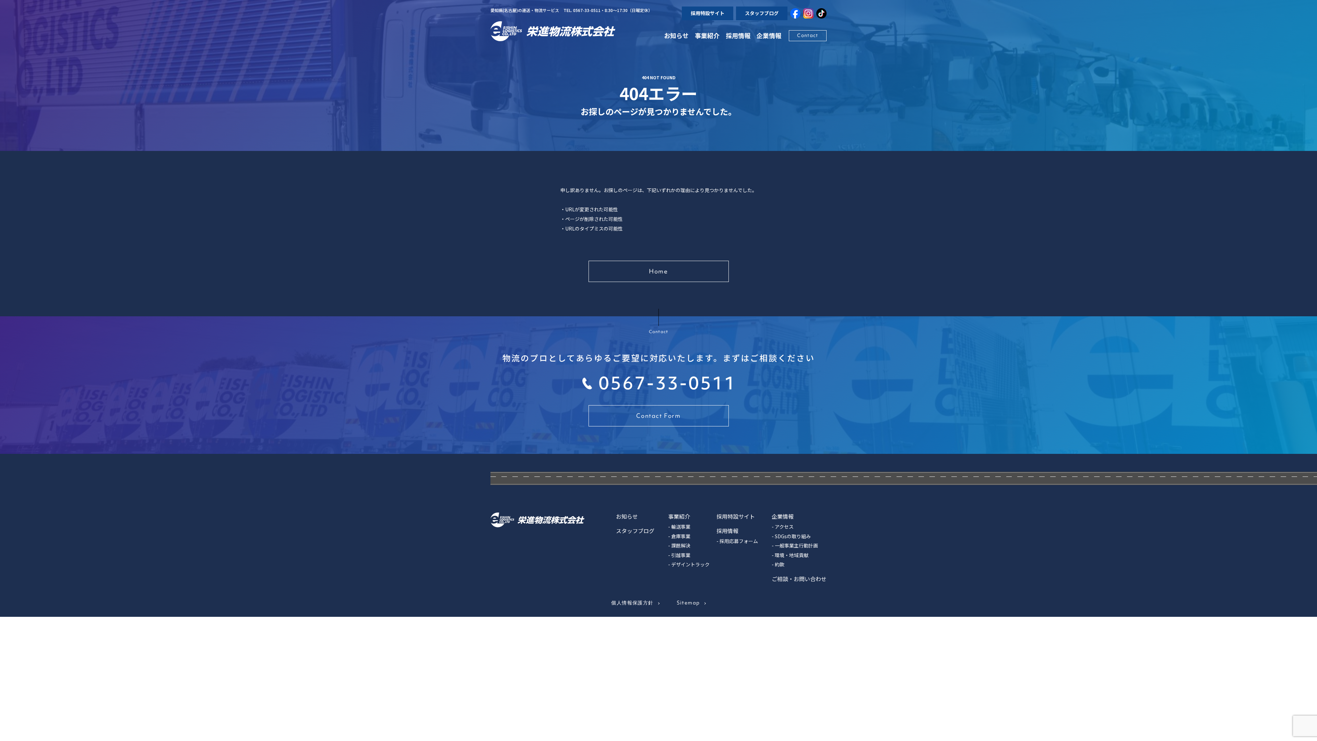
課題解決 (680, 545)
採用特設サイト (707, 13)
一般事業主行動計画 (796, 545)
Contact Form (658, 416)
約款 (779, 564)
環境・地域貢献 (791, 555)
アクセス (784, 526)
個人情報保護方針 (632, 602)
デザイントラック (690, 564)
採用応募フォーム (739, 541)
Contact (807, 35)
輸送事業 (680, 526)
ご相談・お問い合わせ (799, 579)
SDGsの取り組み (793, 536)
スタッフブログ (762, 13)
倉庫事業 (680, 536)
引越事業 (680, 555)
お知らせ (676, 35)
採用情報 (738, 35)
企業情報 (783, 516)
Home (658, 271)
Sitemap (688, 602)
